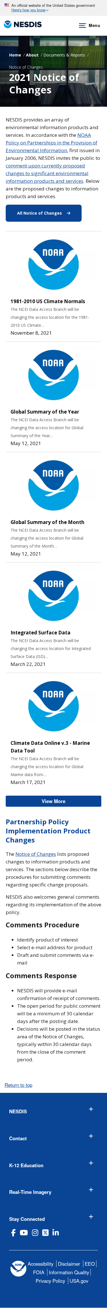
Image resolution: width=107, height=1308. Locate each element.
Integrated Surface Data (40, 632)
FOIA (38, 1272)
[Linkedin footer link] (56, 1232)
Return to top (18, 1084)
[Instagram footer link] (35, 1232)
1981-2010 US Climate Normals (48, 301)
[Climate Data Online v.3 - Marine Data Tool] (53, 706)
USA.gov (79, 1280)
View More (71, 801)
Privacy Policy (50, 1280)
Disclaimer (69, 1263)
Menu (94, 25)
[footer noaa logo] (18, 1268)
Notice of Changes (26, 67)
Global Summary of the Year (45, 411)
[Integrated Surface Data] (53, 595)
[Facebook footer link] (13, 1232)
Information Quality (69, 1272)
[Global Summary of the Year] (53, 375)
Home (15, 55)
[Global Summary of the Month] (53, 485)
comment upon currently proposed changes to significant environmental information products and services (47, 173)
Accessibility (40, 1263)
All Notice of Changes (49, 213)
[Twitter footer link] (45, 1232)
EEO (90, 1263)
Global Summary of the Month (47, 522)
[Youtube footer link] (24, 1232)
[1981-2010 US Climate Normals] (53, 264)
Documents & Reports (64, 55)
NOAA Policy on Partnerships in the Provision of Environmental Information (51, 143)
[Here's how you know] (53, 8)
